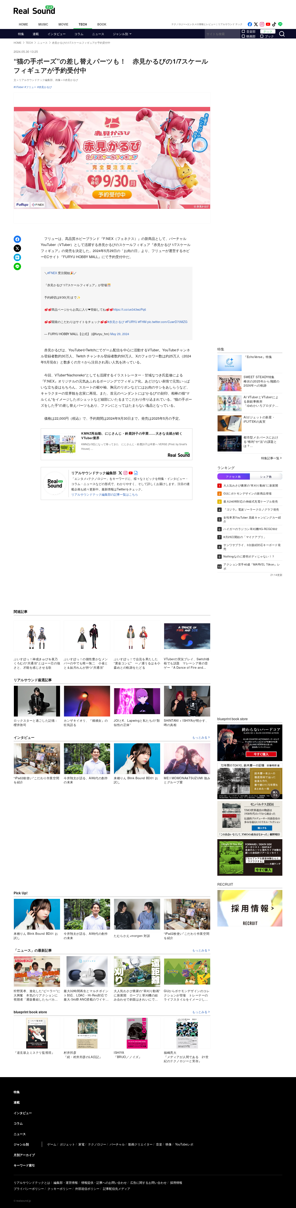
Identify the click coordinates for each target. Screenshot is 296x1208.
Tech (83, 24)
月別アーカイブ (24, 1155)
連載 (36, 34)
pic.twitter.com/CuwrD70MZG (167, 322)
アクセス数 (233, 476)
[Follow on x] (256, 24)
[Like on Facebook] (250, 24)
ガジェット (67, 1144)
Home (23, 24)
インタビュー (56, 34)
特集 (21, 34)
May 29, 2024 (119, 334)
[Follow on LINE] (280, 24)
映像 (169, 1144)
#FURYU (131, 322)
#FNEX (52, 273)
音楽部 (250, 31)
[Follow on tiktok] (274, 24)
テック (267, 31)
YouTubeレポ (184, 1144)
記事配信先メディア (116, 1188)
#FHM (142, 322)
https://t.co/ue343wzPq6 (129, 309)
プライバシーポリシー (29, 1188)
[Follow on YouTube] (268, 24)
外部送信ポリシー (87, 1188)
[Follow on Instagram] (262, 24)
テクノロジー (97, 1144)
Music (43, 24)
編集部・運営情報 (66, 1182)
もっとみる (199, 737)
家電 (81, 1144)
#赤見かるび (115, 322)
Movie (63, 24)
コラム (78, 34)
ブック (269, 36)
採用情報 (176, 1182)
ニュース (98, 34)
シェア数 (266, 476)
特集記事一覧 (270, 458)
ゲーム (51, 1144)
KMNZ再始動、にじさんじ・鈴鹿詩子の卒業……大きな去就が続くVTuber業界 (132, 435)
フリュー (31, 87)
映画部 (250, 36)
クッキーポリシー (59, 1188)
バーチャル (117, 1144)
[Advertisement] (177, 9)
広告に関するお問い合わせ (148, 1182)
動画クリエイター (140, 1144)
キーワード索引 (24, 1165)
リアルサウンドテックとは (32, 1182)
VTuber (19, 87)
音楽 (159, 1144)
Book (101, 24)
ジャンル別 (120, 34)
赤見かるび (45, 87)
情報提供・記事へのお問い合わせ (104, 1182)
